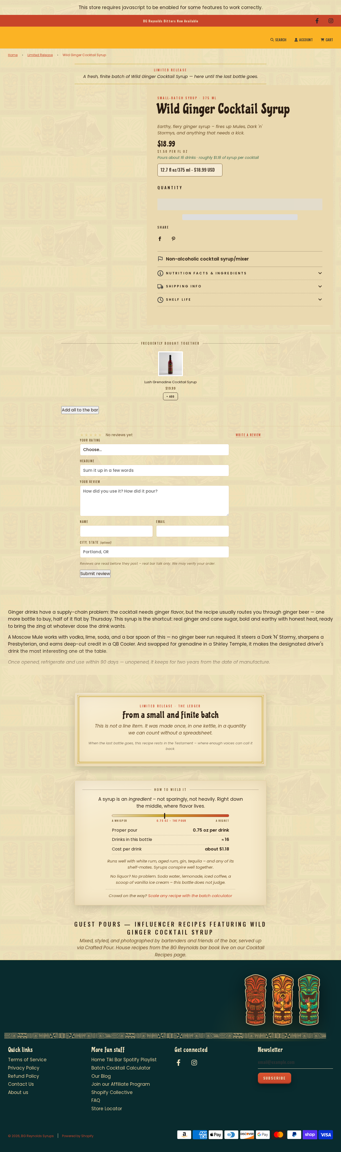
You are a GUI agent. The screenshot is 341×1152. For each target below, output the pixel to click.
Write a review (248, 435)
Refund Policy (23, 1076)
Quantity (170, 187)
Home (13, 55)
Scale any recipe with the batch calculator (190, 895)
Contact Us (21, 1084)
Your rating (90, 440)
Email (160, 521)
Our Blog (101, 1076)
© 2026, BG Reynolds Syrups (31, 1136)
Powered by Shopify (78, 1136)
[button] (239, 204)
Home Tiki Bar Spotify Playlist (124, 1059)
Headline (87, 461)
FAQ (95, 1100)
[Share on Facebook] (159, 238)
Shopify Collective (112, 1092)
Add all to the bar (80, 410)
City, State (95, 542)
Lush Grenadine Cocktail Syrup (170, 382)
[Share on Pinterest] (173, 238)
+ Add (170, 396)
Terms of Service (27, 1059)
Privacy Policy (23, 1068)
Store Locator (106, 1108)
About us (18, 1092)
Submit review (95, 574)
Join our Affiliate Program (120, 1084)
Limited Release (40, 55)
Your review (90, 482)
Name (84, 521)
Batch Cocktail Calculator (121, 1068)
